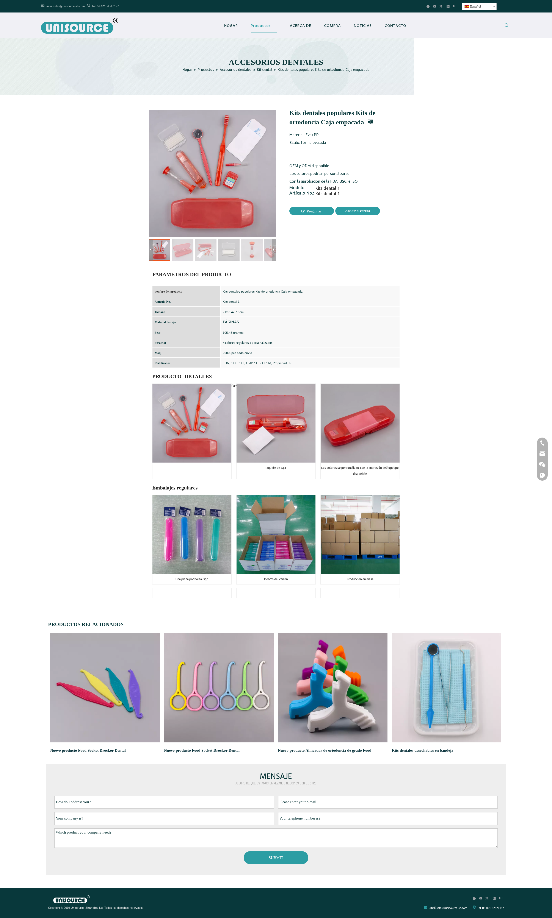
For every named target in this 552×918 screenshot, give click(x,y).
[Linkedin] (448, 6)
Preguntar (314, 211)
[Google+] (455, 6)
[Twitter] (441, 6)
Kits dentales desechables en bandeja (422, 750)
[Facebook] (428, 6)
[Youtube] (435, 6)
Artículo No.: (301, 193)
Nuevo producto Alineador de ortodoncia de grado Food (324, 750)
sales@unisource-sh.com (69, 6)
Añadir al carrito (357, 211)
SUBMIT (276, 858)
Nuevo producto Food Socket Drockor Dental (88, 750)
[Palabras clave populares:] (506, 26)
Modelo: (297, 188)
